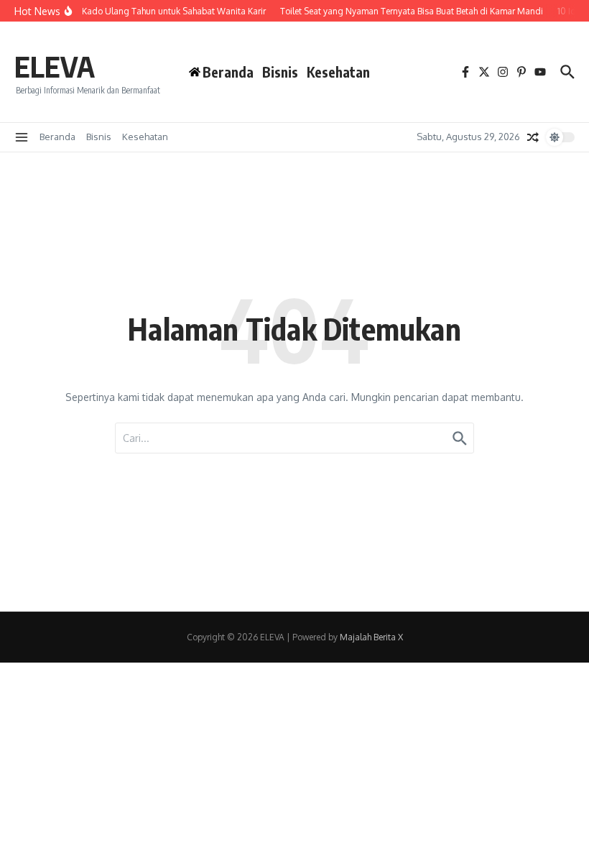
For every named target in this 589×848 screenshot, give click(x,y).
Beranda (57, 136)
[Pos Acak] (533, 137)
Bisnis (280, 71)
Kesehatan (338, 71)
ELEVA (54, 66)
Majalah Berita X (371, 637)
